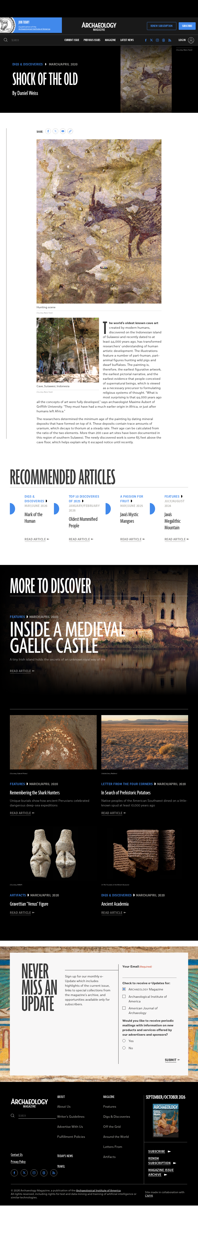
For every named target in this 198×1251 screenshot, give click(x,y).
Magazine (146, 989)
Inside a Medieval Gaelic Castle (67, 639)
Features (109, 1107)
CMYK (149, 1196)
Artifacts (109, 1157)
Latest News (127, 40)
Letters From (112, 1147)
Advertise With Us (70, 1127)
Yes (131, 1041)
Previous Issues (92, 40)
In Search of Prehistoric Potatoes (125, 792)
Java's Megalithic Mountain (173, 521)
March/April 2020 (63, 64)
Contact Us (17, 1155)
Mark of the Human (34, 518)
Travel (61, 1166)
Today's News (65, 1156)
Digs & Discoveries (27, 64)
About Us (64, 1107)
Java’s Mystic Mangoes (129, 518)
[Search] (6, 40)
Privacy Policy (18, 1161)
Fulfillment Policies (71, 1137)
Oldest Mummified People (83, 522)
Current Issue (71, 40)
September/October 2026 (165, 1097)
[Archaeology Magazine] (29, 1108)
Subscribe (187, 26)
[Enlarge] (156, 144)
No (131, 1048)
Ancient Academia (115, 904)
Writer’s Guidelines (70, 1117)
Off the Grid (112, 1127)
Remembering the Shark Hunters (35, 792)
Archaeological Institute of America (148, 999)
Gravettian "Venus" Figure (29, 904)
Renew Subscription (161, 26)
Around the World (116, 1137)
